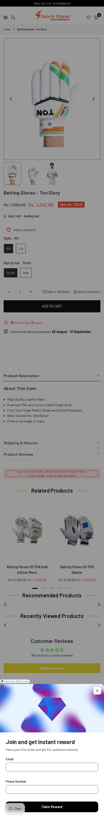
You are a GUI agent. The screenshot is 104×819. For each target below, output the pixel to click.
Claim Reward (52, 807)
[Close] (97, 691)
